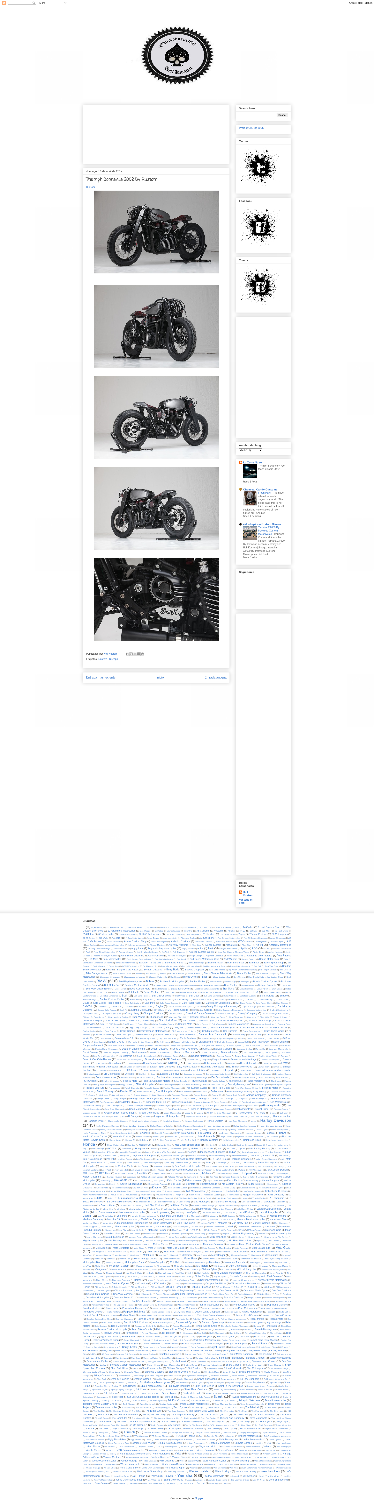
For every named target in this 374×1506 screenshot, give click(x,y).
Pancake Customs (233, 1297)
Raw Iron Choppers (124, 1319)
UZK (159, 1447)
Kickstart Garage (208, 1184)
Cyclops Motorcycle (224, 1038)
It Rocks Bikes (220, 1159)
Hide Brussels (187, 1137)
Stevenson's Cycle (91, 1393)
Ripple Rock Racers (109, 1337)
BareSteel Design (196, 963)
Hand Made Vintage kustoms (145, 1121)
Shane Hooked (274, 1365)
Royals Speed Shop (267, 1347)
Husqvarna (141, 1148)
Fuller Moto (217, 1091)
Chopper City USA (177, 1017)
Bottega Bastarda (267, 985)
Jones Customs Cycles (181, 1169)
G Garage (90, 1095)
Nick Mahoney (164, 1273)
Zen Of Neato (259, 1480)
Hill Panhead (273, 1137)
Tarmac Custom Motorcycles (193, 1404)
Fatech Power (282, 1077)
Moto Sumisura (259, 1251)
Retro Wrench (221, 1329)
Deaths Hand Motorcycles (106, 1049)
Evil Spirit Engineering (262, 1074)
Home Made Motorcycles (277, 1140)
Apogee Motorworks (228, 948)
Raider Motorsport (185, 1315)
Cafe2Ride (102, 1006)
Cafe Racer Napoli (191, 1003)
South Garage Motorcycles (155, 1382)
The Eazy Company (176, 1411)
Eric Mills (129, 1074)
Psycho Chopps (210, 1308)
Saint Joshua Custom (216, 1354)
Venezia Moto (167, 1450)
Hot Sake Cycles (225, 1145)
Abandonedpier (170, 938)
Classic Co (134, 1021)
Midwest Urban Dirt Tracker (276, 1237)
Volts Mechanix (261, 1457)
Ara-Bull (266, 948)
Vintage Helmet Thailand (137, 1457)
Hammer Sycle (95, 1121)
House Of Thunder (264, 1145)
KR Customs (216, 1191)
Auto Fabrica (284, 955)
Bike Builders (285, 970)
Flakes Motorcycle (256, 1081)
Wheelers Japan (284, 1464)
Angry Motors (188, 948)
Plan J (227, 1305)
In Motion (179, 1152)
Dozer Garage (153, 1059)
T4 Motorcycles (157, 1400)
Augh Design (196, 956)
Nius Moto (132, 1276)
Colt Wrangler (218, 1024)
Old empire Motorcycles (126, 1290)
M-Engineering (211, 1216)
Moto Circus (139, 1248)
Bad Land (181, 959)
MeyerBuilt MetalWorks (195, 1237)
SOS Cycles (105, 1383)
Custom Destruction (165, 1035)
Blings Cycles (190, 976)
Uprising (259, 1443)
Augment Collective (214, 956)
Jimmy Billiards (212, 1166)
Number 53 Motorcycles (243, 1280)
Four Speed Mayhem (281, 1084)
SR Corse (141, 1389)
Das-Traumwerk (260, 1041)
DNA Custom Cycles (169, 1056)
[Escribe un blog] (131, 654)
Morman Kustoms (280, 1244)
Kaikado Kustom (114, 1177)
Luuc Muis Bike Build (171, 1215)
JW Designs (222, 1173)
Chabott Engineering (279, 1010)
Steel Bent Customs (196, 1389)
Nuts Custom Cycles (117, 1283)
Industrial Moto (109, 1156)
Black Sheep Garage (266, 973)
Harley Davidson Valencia (241, 1130)
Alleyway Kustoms (178, 945)
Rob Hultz (274, 1337)
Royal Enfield (217, 1347)
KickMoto (190, 1184)
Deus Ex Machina (184, 1052)
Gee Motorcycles (279, 1102)
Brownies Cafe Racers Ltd (237, 992)
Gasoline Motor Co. (156, 1102)
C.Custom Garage (265, 999)
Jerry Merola (105, 1166)
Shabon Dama (190, 1365)
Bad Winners (230, 959)
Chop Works (138, 1017)
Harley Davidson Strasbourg (214, 1130)
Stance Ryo (156, 1390)
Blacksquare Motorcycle (134, 977)
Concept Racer (284, 1024)
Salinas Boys (265, 1354)
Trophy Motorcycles (249, 1433)
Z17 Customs (154, 1480)
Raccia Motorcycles (252, 1311)
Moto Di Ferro (155, 1248)
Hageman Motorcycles (167, 1116)
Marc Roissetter (281, 1223)
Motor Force (124, 1259)
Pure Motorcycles (247, 1308)
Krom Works (194, 1195)
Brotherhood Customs (211, 992)
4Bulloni (231, 931)
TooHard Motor (244, 1425)
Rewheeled (131, 1333)
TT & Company (141, 1436)
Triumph (113, 659)
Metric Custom (175, 1237)
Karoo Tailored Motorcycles (255, 1177)
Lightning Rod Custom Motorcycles (179, 1209)
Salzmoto (107, 1358)
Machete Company (93, 1219)
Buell (125, 995)
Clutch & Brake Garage (260, 1021)
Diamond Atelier (229, 1052)
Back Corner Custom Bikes (139, 959)
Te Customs (126, 1407)
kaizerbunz (131, 1177)
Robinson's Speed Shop (106, 1340)
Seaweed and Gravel (263, 1361)
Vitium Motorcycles (243, 1457)
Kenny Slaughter (271, 1180)
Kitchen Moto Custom (178, 1188)
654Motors (88, 934)
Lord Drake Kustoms (104, 1212)
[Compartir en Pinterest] (142, 654)
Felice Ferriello (180, 1081)
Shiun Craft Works (233, 1368)
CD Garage (206, 1010)
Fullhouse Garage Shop (238, 1091)
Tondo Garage (156, 1425)
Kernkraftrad (100, 1184)
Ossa (277, 1294)
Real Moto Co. (182, 1319)
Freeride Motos (270, 1088)
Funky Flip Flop (259, 1091)
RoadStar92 (245, 1337)
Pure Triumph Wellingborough (274, 1308)
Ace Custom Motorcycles (229, 938)
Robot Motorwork (131, 1340)
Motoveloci (283, 1262)
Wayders (98, 1464)
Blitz (204, 976)
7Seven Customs (258, 934)
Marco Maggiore (90, 1227)
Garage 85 (216, 1095)
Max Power (177, 1230)
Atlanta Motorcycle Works (105, 956)
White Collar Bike (128, 1467)
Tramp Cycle (229, 1428)
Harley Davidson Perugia (137, 1130)
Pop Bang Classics (277, 1304)
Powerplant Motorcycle (134, 1308)
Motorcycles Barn (92, 1262)
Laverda (268, 1201)
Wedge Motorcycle (130, 1464)
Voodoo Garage (128, 1460)
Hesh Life (172, 1137)
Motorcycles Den (113, 1262)
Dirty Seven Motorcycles (104, 1056)
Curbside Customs (102, 1035)
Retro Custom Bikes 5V (168, 1329)
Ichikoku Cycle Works (202, 1148)
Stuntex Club (211, 1393)
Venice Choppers (185, 1450)
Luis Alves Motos (105, 1216)
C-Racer (249, 999)
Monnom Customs (213, 1244)
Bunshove (134, 999)
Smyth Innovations (207, 1379)
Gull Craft (284, 1113)
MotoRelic (175, 1262)
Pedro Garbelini (230, 1301)
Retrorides (235, 1329)
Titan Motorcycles (215, 1421)
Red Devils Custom (111, 1322)
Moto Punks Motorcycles (190, 1252)
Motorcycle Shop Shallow (276, 1259)
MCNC (241, 1230)
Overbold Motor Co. (124, 1297)
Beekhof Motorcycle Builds (215, 966)
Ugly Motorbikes (117, 1439)
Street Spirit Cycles (149, 1393)
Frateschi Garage (151, 1088)
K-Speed (247, 1173)
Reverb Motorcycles (265, 1329)
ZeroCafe (87, 1483)
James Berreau (133, 1163)
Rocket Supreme (191, 1343)
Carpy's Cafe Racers (107, 1010)
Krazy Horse (146, 1195)
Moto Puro (209, 1252)
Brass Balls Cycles (181, 988)
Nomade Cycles (238, 1276)
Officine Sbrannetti (201, 1287)
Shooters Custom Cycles (94, 1372)
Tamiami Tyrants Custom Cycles (100, 1404)
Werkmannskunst (196, 1464)
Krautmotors (131, 1195)
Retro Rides (206, 1329)
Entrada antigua (216, 677)
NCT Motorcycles (246, 1269)
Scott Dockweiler (198, 1361)
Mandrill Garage (261, 1223)
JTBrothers (88, 1173)
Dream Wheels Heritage (244, 1059)
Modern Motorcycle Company (136, 1244)
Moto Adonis (102, 1248)
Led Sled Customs (155, 1205)
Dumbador (232, 1063)
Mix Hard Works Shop (240, 1240)
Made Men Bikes (279, 1219)
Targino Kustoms (167, 1404)
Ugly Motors (136, 1440)
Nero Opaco (96, 1273)
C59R (86, 1003)
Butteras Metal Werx (202, 999)
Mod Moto (96, 1244)
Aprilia (244, 948)
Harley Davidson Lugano (271, 1126)
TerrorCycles (180, 1407)
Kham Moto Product (157, 1184)
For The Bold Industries (188, 1084)
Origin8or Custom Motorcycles (191, 1294)
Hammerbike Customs (118, 1121)
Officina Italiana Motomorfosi (245, 1283)
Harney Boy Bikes (280, 1130)
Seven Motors (153, 1365)
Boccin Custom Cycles (265, 981)
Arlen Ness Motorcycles (104, 952)
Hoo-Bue (131, 1145)
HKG (154, 1140)
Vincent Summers (271, 1454)
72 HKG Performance (150, 934)
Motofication (202, 1255)
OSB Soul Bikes (264, 1294)
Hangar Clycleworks (194, 1121)
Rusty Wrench (278, 1350)
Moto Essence (208, 1248)
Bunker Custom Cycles (112, 999)
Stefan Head (282, 1390)
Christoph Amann (280, 1017)
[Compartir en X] (135, 654)
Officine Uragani (223, 1287)
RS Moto (284, 1347)
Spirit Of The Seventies (230, 1386)
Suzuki (218, 1396)
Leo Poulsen (278, 1205)
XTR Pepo (139, 1475)
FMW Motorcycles (145, 1084)
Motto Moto (100, 1266)
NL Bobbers (146, 1276)
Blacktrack (175, 977)
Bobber (150, 981)
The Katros (103, 1414)
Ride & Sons (235, 1333)
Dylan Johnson (271, 1063)
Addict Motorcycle (159, 941)
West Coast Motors (227, 1464)
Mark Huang (162, 1226)
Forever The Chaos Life (213, 1084)
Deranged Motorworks (278, 1049)
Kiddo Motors (255, 1184)
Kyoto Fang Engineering (226, 1198)
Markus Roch (198, 1227)
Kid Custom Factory (232, 1184)
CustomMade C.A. (124, 1038)
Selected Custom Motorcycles (125, 1364)
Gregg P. (189, 1113)
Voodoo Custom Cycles (104, 1460)
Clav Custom (189, 1021)
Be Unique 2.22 (150, 966)
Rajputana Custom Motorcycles (213, 1315)
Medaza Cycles (179, 1234)
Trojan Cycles (230, 1433)
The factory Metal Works (201, 1411)
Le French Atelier (106, 1205)
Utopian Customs (145, 1447)
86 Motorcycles (280, 934)
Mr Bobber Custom (119, 1265)
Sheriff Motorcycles (152, 1368)
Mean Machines (112, 1233)
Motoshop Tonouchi (234, 1262)
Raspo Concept (283, 1315)
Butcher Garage (182, 999)
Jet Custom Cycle (123, 1166)
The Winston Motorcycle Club (167, 1418)
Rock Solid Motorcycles (205, 1340)
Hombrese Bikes (252, 1140)
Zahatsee (200, 1480)
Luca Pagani (229, 1212)
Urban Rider (109, 1447)
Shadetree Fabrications (211, 1365)
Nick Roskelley (203, 1273)
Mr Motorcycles (163, 1266)
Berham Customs (153, 969)
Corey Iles (178, 1028)
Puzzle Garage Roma (160, 1312)
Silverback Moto (211, 1372)
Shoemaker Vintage (279, 1368)
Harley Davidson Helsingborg (190, 1126)
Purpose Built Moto (134, 1311)
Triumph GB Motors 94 (181, 1433)
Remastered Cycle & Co (146, 1326)
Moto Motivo (152, 1251)
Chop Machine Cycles (118, 1017)
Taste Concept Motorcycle (252, 1404)
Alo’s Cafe (196, 945)
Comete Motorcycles (238, 1024)
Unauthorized (161, 1440)
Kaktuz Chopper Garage (152, 1177)
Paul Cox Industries (142, 1301)
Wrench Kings (223, 1471)
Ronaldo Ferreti (93, 1347)
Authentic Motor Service (259, 955)
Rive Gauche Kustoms (150, 1337)
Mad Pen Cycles (198, 1219)
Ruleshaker (158, 1350)
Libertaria (121, 1209)
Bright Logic (102, 992)
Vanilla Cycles (93, 1450)
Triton (115, 1432)
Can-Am (199, 1006)
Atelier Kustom (275, 952)
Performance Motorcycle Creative (256, 1301)
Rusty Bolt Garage (233, 1350)
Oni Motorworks (145, 1294)
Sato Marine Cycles (97, 1361)
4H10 (242, 930)
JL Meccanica (228, 1166)
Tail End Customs (177, 1400)
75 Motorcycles (192, 934)
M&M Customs (228, 1216)
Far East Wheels (220, 1077)
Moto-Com (87, 1255)
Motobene (134, 1255)
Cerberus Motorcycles (256, 1010)
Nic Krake (150, 1273)
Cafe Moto (150, 1003)
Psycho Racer (228, 1308)
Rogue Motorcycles (237, 1343)
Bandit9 (143, 962)
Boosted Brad (248, 985)
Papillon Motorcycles (274, 1298)
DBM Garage (191, 1045)
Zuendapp (214, 1483)
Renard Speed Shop (206, 1326)
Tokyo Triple (282, 1422)
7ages (241, 934)
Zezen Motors (119, 1483)
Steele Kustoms (265, 1390)
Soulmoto (132, 1383)
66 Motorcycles (106, 934)
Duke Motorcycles (213, 1063)
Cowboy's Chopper (277, 1027)
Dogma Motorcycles (202, 1056)
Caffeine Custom (144, 1006)
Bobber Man (215, 982)
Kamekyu (191, 1177)
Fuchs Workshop (144, 1091)
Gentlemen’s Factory (92, 1106)
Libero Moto (108, 1209)
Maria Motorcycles (124, 1226)
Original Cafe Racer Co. (223, 1294)
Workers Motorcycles (122, 1471)
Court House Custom (251, 1027)
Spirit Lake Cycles (204, 1386)
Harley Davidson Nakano (111, 1130)
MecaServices (150, 1234)
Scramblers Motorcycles (221, 1361)
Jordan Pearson (205, 1170)
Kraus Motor (116, 1195)
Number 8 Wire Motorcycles (273, 1280)
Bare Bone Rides (174, 962)
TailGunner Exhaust (200, 1400)
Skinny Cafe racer (103, 1375)
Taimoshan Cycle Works (224, 1400)
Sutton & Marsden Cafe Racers (195, 1397)
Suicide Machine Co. (249, 1393)
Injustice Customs (197, 1156)
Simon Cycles (229, 1372)
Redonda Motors (235, 1322)
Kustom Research (165, 1198)
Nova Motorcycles (165, 1280)
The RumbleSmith (241, 1415)
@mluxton (164, 927)
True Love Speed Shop (109, 1436)
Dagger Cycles (116, 1041)
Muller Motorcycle (260, 1266)
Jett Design (143, 1166)
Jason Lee (197, 1163)
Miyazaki (260, 1241)
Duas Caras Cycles (153, 1063)
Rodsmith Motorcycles (213, 1344)
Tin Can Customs (168, 1422)
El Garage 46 (116, 1070)
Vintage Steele (180, 1457)
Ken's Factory (252, 1180)
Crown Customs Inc (251, 1031)
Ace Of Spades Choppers (255, 938)
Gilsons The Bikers (192, 1106)
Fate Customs (265, 1077)
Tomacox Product (90, 1425)
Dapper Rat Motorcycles (184, 1042)
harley (253, 1121)
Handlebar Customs (172, 1121)
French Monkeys (106, 1091)
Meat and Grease (132, 1234)
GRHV (210, 1113)
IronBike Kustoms (144, 1159)
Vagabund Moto (207, 1446)
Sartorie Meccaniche (280, 1357)
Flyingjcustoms (125, 1084)
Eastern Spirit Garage (161, 1066)
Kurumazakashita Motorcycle (134, 1198)
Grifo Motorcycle (224, 1113)
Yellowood (234, 1476)
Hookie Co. (145, 1144)
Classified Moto (167, 1020)
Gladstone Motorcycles (233, 1106)
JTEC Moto (104, 1173)
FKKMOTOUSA (236, 1081)
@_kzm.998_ (97, 927)
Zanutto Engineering (217, 1480)
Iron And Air (269, 1155)
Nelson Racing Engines (273, 1269)
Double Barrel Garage (245, 1056)
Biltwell (139, 973)
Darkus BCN (243, 1042)
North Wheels (102, 1280)
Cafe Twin (88, 1006)
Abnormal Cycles (188, 938)
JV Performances (190, 1173)
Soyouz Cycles (197, 1383)
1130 (237, 927)
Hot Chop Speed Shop (187, 1144)
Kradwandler (233, 1191)
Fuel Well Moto (186, 1091)
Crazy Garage (127, 1031)
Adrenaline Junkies (203, 941)
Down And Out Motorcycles (129, 1060)
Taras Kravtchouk (147, 1404)
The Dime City (153, 1410)
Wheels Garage (93, 1468)
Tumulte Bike (213, 1436)
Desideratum (139, 1052)
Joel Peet (106, 1170)
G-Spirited (103, 1095)
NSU (227, 1280)
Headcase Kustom (253, 1133)
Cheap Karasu (175, 1013)
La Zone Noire (252, 462)
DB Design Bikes (174, 1045)
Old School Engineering (180, 1290)
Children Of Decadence (93, 1017)
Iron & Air (255, 1156)
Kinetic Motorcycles (120, 1188)
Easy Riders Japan (187, 1066)
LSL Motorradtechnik (211, 1212)
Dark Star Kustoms (225, 1042)
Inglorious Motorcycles (145, 1155)
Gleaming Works (271, 1105)
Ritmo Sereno (129, 1336)
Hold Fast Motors (168, 1140)
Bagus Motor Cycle (269, 959)
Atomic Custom (155, 955)
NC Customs (227, 1269)
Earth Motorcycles (108, 1066)
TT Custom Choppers (161, 1436)
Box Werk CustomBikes (98, 988)
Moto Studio (240, 1251)
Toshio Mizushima (283, 1425)
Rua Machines (90, 1350)
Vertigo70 (243, 1450)
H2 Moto (146, 1116)
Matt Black (123, 1230)
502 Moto (266, 931)
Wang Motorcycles (262, 1461)
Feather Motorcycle (110, 1081)
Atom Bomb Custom (131, 955)
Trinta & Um (88, 1433)
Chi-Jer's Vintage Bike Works (275, 1013)
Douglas (284, 1056)
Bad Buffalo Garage (164, 959)
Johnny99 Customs (140, 1170)
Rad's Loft (283, 1312)
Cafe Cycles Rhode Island (107, 1003)
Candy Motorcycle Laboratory (221, 1006)
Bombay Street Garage (163, 985)
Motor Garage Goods (145, 1258)
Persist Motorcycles (100, 1305)
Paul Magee (193, 1301)
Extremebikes (127, 1077)
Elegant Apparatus (151, 1070)
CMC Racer (114, 1024)
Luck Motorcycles (268, 1212)
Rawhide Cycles (145, 1319)
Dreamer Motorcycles (270, 1060)
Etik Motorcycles (241, 1074)
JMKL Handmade (246, 1166)
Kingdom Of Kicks (140, 1188)
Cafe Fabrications (133, 1003)
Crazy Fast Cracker (107, 1031)
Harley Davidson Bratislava (134, 1126)
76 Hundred (209, 934)
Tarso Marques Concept (225, 1404)
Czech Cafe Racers (255, 1038)
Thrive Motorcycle (257, 1418)
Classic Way (148, 1021)
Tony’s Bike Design (193, 1425)
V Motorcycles (170, 1447)
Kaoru (202, 1177)
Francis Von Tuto (95, 1088)
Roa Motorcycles (225, 1336)
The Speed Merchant (263, 1414)
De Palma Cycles (233, 1045)
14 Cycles (248, 927)
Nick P (190, 1273)
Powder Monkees (92, 1308)
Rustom (90, 187)
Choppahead (156, 1017)
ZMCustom (170, 1483)
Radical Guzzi (127, 1315)
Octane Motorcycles (193, 1284)
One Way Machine (123, 1294)
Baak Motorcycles (112, 959)
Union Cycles (275, 1440)
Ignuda (242, 1149)
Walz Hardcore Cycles (214, 1460)
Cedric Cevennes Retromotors (229, 1010)
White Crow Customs (151, 1468)
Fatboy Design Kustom (245, 1077)
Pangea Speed (254, 1298)
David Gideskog (137, 1045)
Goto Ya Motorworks (201, 1109)
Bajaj (286, 959)
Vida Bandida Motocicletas (134, 1453)
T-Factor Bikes (139, 1400)
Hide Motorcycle (206, 1136)
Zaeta (190, 1480)
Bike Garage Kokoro (97, 973)
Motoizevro (256, 1255)
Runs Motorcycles (177, 1350)
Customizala (105, 1038)
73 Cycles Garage (174, 934)
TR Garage (173, 1428)
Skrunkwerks (124, 1376)
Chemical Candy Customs (260, 489)
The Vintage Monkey (141, 1418)
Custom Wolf (272, 1034)
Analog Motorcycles (280, 944)
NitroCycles (119, 1276)
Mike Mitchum (136, 1241)
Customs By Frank (146, 1038)
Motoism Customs (239, 1255)
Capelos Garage (249, 1006)
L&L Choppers (276, 1198)
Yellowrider (249, 1476)
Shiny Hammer (213, 1368)
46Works (218, 930)
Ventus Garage (226, 1450)
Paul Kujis (179, 1301)
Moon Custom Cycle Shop (253, 1244)
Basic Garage (99, 966)
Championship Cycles (111, 1013)
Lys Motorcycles (194, 1216)
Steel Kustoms (247, 1390)
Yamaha (184, 1475)
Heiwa (282, 1132)
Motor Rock (190, 1258)
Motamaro (87, 1248)
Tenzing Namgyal (162, 1407)
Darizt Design (205, 1041)
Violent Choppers (200, 1457)
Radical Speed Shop (148, 1315)
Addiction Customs (180, 941)
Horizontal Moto (164, 1145)
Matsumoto (110, 1230)
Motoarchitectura (103, 1255)
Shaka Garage (233, 1364)
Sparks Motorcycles (215, 1383)
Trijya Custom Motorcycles (276, 1429)
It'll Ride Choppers (241, 1159)
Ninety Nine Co (276, 1273)
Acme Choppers (277, 938)
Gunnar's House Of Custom (95, 1116)
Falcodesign (202, 1077)
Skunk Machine (174, 1376)
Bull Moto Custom (212, 996)
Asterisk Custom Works (201, 952)
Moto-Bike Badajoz (279, 1252)
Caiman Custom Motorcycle (180, 1006)
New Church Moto (134, 1273)
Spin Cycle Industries (179, 1386)
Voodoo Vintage (148, 1461)
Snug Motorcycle (228, 1379)
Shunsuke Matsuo (132, 1372)
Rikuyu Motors (276, 1333)
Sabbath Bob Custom (126, 1354)
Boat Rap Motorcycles (130, 981)
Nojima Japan (220, 1276)
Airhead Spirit (277, 941)
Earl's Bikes (89, 1066)
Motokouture (271, 1255)
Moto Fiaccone (241, 1248)
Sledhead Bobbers (219, 1376)
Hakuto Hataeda (217, 1116)
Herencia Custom (122, 1136)
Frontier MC (126, 1091)
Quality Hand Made (182, 1312)
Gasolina (138, 1102)
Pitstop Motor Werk (186, 1305)
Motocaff (174, 1255)
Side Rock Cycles (178, 1371)
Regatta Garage (274, 1322)
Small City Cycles (119, 1379)
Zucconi (201, 1483)
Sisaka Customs (271, 1372)
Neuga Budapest (114, 1273)
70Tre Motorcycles (127, 934)
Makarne (222, 1223)
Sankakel (237, 1357)
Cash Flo (124, 1010)
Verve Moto (256, 1450)
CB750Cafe (159, 1010)
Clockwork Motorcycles (230, 1020)
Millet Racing (170, 1241)
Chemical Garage (226, 1013)
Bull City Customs (161, 995)
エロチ (225, 1483)
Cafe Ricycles (282, 1003)
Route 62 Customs (178, 1347)
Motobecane (120, 1255)
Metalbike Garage (114, 1237)
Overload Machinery (169, 1298)
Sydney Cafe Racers (111, 1400)
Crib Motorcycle (210, 1031)
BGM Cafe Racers (217, 970)
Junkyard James (159, 1173)
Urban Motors (93, 1446)
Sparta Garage (235, 1383)
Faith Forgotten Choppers (181, 1077)
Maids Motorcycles (163, 1223)
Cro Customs (230, 1031)
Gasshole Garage (202, 1102)
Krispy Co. (180, 1195)
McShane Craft (273, 1230)
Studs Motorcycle (192, 1393)
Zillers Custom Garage (152, 1483)
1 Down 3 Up (206, 927)
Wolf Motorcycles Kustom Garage (257, 1468)
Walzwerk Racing (239, 1460)
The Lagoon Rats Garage (155, 1415)
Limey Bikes (204, 1208)
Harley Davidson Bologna (107, 1126)
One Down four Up (229, 1290)
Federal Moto (130, 1081)
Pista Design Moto (146, 1305)
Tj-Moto (232, 1422)
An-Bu (259, 944)
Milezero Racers (153, 1241)
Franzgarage (114, 1088)
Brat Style (228, 988)
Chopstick (251, 1017)
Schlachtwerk (179, 1361)
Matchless (270, 1226)
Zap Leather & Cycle (240, 1480)
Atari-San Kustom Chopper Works (233, 952)
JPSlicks (241, 1170)
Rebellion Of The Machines (205, 1319)
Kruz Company (276, 1194)
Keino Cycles (174, 1180)
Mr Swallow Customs (183, 1266)
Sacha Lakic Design (194, 1354)
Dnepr (185, 1056)
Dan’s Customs (163, 1042)
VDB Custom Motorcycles (130, 1450)
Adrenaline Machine (225, 941)
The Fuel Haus (276, 1411)
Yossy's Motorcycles (103, 1480)
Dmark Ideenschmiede (147, 1056)
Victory (113, 1454)
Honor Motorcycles (115, 1145)
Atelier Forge (259, 952)
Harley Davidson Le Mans (218, 1126)
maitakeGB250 (207, 1223)
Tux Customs (228, 1436)
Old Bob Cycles (104, 1291)
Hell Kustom (248, 893)
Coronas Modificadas (196, 1028)
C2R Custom (282, 999)
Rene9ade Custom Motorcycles (235, 1326)
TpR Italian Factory (154, 1429)
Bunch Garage (89, 999)
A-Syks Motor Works (135, 938)
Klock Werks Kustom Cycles (271, 1188)
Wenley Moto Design (173, 1464)
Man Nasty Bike (240, 1223)
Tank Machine (129, 1404)
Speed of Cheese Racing (106, 1386)
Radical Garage (109, 1315)
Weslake (211, 1464)
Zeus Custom (102, 1483)
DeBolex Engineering (133, 1048)
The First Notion (227, 1411)
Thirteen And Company (232, 1418)
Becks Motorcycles (190, 966)
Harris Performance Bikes (94, 1133)
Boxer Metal (120, 989)
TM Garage (245, 1422)
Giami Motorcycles (163, 1106)
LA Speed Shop (183, 1202)
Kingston (157, 1187)
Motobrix (162, 1255)
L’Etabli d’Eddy (258, 1198)
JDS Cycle (234, 1163)
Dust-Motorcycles (249, 1063)
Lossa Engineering (159, 1212)
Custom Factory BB (186, 1035)
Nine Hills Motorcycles (256, 1273)
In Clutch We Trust (163, 1152)
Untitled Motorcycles (219, 1443)
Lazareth (281, 1202)
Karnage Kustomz (230, 1177)
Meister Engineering (243, 1233)
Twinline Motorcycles (249, 1436)
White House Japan (174, 1467)
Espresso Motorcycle (193, 1074)
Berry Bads (172, 969)
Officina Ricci (270, 1284)
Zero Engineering (278, 1479)
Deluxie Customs (223, 1048)
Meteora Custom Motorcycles (142, 1237)
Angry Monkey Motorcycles (162, 948)
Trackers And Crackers (193, 1429)
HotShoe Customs (244, 1145)
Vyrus (181, 1461)
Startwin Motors (173, 1390)
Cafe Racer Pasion (243, 1003)
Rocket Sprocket (171, 1344)
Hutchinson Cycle (179, 1149)
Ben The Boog (272, 966)
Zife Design (134, 1483)
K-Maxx (234, 1173)
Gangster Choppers (181, 1095)
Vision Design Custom (221, 1457)
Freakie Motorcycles (172, 1088)
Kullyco (111, 1198)
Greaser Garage (281, 1109)
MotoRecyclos (157, 1262)
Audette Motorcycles (177, 956)
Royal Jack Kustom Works (243, 1347)
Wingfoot (194, 1468)
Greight (200, 1113)
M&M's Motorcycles (247, 1216)
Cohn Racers (202, 1024)
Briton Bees (170, 992)
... (84, 927)
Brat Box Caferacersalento (207, 989)
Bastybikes (114, 966)
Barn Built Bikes (235, 962)
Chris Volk (264, 1017)
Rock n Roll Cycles (181, 1340)
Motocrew (187, 1255)
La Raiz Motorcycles (163, 1202)
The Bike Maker (271, 1407)
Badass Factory (249, 959)
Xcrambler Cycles (121, 1476)
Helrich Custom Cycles (95, 1136)
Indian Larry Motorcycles (253, 1152)
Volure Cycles (278, 1457)
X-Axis (107, 1476)
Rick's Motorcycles (217, 1333)
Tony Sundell (174, 1425)
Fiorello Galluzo (218, 1081)
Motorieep (214, 1262)
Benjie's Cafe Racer (127, 969)
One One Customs (281, 1290)
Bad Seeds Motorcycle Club (204, 959)
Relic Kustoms (100, 1326)
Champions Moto (90, 1013)
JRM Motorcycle (256, 1170)
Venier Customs (205, 1450)
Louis (178, 1212)
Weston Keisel (266, 1464)
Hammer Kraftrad (282, 1116)
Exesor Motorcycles (105, 1077)
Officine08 (238, 1287)
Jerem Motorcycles (268, 1162)
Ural (269, 1443)
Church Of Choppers (92, 1021)
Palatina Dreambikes (210, 1298)
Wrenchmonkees (270, 1471)
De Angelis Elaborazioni (211, 1045)
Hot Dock (210, 1145)
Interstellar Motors (239, 1156)
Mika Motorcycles (117, 1240)
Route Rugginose (199, 1347)
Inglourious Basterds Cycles (173, 1156)
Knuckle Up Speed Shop (120, 1191)
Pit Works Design (166, 1305)
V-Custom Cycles (188, 1447)
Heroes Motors (142, 1137)
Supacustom (102, 1397)
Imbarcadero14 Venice (104, 1152)
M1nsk (263, 1216)
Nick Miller (179, 1273)
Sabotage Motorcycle (170, 1354)
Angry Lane (137, 948)
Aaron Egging (153, 938)
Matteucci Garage (157, 1230)
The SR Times (101, 1418)
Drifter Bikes (100, 1063)
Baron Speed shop (274, 962)
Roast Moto (260, 1336)
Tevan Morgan (197, 1407)
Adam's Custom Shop (134, 941)
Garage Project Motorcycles (145, 1098)
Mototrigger (255, 1262)
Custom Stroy (255, 1035)
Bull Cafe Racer (141, 996)
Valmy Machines (252, 1447)
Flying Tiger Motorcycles (105, 1084)
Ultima (148, 1440)
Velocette (153, 1450)
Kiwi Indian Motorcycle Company (205, 1188)
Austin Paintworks (235, 956)
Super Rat (117, 1397)
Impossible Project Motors (130, 1152)
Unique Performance (196, 1443)
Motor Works (210, 1258)
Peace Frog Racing (211, 1301)
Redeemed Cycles (186, 1322)
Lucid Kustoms (246, 1212)
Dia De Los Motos (209, 1052)
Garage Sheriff (188, 1099)
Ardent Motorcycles (282, 948)
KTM (99, 1198)
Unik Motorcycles (228, 1439)
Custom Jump (239, 1035)
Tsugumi (127, 1436)
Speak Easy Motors (255, 1382)
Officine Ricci (156, 1287)
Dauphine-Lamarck (93, 1045)
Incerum (191, 1152)
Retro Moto (191, 1329)
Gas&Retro (124, 1102)
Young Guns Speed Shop (129, 1479)
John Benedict (121, 1170)
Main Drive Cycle (186, 1223)
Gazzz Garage (220, 1102)
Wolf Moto (233, 1468)
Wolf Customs (219, 1468)
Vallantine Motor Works (231, 1447)
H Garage (133, 1116)
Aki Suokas (91, 945)
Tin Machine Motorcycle (191, 1422)
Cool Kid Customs (114, 1027)
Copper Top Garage (138, 1028)
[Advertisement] (156, 134)
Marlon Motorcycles (215, 1227)
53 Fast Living (281, 931)
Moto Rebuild (224, 1252)
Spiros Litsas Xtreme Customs (260, 1386)
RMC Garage (191, 1337)
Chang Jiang (132, 1013)
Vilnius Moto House (239, 1454)
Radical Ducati (90, 1315)
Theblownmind (190, 1418)
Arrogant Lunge (126, 952)
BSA (255, 992)
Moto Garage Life (261, 1248)
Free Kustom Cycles (196, 1088)
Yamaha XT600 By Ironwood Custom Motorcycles (268, 531)
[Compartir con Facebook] (139, 654)
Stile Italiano (110, 1393)
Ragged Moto (167, 1315)
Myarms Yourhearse (139, 1269)
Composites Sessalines (263, 1024)
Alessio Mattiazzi (157, 945)
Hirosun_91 (130, 1140)
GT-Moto (260, 1112)
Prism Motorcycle (188, 1308)
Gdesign (234, 1102)
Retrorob (247, 1329)
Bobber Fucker (198, 981)
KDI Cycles (158, 1180)
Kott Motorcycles (195, 1191)
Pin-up (131, 1305)
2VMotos (159, 931)
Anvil (210, 948)
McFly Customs (227, 1230)
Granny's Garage (224, 1109)
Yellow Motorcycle (214, 1476)
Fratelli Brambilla (131, 1088)
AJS (289, 941)
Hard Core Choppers (237, 1121)
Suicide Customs (228, 1393)
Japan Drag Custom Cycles (175, 1163)
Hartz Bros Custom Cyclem (122, 1133)
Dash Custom (280, 1041)
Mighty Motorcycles (93, 1240)
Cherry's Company (248, 1013)
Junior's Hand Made (124, 1173)
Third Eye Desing (208, 1418)
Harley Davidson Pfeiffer (163, 1130)
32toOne (188, 931)
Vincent (255, 1454)
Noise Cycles (202, 1276)
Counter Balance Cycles (223, 1027)
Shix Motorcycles (256, 1368)
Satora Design (119, 1361)
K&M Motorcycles (265, 1173)
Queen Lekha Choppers (207, 1311)
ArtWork (165, 952)
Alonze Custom (213, 945)
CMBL (102, 1024)
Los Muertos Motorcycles (132, 1212)
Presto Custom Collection (164, 1308)
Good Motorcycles (138, 1109)
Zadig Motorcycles (173, 1479)
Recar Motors (257, 1319)
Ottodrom (287, 1294)
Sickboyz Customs (154, 1371)
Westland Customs (247, 1464)
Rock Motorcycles (161, 1340)
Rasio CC (267, 1315)
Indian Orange (274, 1152)
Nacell (154, 1269)
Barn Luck (254, 962)
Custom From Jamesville (213, 1034)
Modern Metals (111, 1244)
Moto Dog (194, 1248)
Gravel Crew (261, 1109)
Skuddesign (139, 1376)
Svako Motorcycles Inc (244, 1397)
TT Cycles (179, 1436)
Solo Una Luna (89, 1383)
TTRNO (192, 1436)
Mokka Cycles (160, 1244)
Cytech (239, 1038)
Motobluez (148, 1255)
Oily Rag (268, 1287)
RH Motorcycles (187, 1333)
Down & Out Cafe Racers (97, 1059)
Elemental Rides (198, 1070)
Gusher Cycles (117, 1116)
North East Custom (270, 1276)
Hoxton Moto (282, 1145)
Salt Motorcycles (284, 1354)
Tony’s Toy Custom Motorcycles (220, 1425)
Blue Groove (239, 977)
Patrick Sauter (122, 1301)
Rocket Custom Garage (103, 1344)
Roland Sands (259, 1343)
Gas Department (107, 1102)
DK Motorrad (125, 1056)
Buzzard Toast (235, 999)
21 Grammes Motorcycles (121, 930)
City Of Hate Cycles (115, 1021)
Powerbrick (112, 1308)
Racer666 (271, 1312)
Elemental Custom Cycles (174, 1070)
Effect (276, 1067)
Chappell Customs (153, 1013)
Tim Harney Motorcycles (143, 1421)
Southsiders (181, 1383)
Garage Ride (171, 1098)
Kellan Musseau (193, 1180)
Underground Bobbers (181, 1440)
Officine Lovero (101, 1287)
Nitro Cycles (105, 1276)
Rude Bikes (120, 1351)
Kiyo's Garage (230, 1188)
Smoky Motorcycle (185, 1379)
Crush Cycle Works (274, 1031)
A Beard (116, 938)
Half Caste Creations (237, 1116)
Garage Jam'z (102, 1099)
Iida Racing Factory (259, 1148)
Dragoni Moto (219, 1059)
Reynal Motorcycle (150, 1333)
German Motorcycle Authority (139, 1106)
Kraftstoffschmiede (252, 1191)
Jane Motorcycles (152, 1163)
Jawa (208, 1162)
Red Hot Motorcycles (162, 1322)
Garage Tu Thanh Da (210, 1098)
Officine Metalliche (139, 1287)
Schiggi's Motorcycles (158, 1361)
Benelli (109, 969)
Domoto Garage (224, 1056)
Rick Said (201, 1333)
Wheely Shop (110, 1468)
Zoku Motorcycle (186, 1483)
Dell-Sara (206, 1049)
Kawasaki (121, 1180)
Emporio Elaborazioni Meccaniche (273, 1070)
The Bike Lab (252, 1407)
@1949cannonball (115, 927)
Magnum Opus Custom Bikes (132, 1223)
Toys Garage (137, 1429)
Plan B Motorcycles (209, 1304)
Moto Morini (136, 1251)
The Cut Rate (99, 1411)
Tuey (201, 1436)
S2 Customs (106, 1354)
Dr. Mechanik (192, 1060)
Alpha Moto (232, 945)
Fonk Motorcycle (167, 1084)
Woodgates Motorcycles (97, 1471)
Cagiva (159, 1006)
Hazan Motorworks (183, 1133)
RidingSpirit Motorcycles (255, 1333)
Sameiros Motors (150, 1358)
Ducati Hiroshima (193, 1063)
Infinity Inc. (124, 1156)
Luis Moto (122, 1215)
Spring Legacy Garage (121, 1390)
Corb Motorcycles (160, 1027)
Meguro (225, 1234)
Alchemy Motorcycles (137, 945)
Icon (220, 1148)
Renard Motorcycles (182, 1326)
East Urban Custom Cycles (134, 1067)
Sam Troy (135, 1358)
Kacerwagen (282, 1173)
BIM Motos (151, 973)
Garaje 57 (242, 1099)
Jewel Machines (160, 1166)
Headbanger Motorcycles (229, 1133)
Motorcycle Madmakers (251, 1259)
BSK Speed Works (272, 992)
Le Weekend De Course (130, 1205)
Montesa (231, 1244)
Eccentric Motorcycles (212, 1066)
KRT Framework (231, 1195)
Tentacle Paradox (143, 1407)
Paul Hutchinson (164, 1301)
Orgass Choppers (163, 1294)
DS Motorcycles (132, 1063)
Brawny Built (262, 989)
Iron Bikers (283, 1156)
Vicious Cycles (99, 1454)
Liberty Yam (155, 1209)
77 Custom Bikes (227, 934)
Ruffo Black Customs (138, 1351)
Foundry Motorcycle (238, 1084)
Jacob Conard (116, 1163)
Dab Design (99, 1042)
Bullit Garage (267, 995)
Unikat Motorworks (253, 1439)
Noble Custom (184, 1276)
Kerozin (112, 1184)
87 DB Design (89, 938)
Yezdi (261, 1476)
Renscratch (271, 1326)
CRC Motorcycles (179, 1031)
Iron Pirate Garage (92, 1159)
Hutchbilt (163, 1149)
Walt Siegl (193, 1460)
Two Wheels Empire (95, 1440)
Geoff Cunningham (113, 1106)
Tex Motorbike (214, 1407)
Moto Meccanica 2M (117, 1252)
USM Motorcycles (126, 1447)
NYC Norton (141, 1283)
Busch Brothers (164, 999)
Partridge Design (104, 1301)
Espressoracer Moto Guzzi (218, 1074)
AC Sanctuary (206, 938)
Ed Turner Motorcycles (240, 1066)
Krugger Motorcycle (253, 1194)
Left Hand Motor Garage (203, 1205)
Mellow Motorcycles (280, 1233)
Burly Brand (148, 999)
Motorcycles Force (134, 1262)
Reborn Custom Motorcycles (233, 1319)
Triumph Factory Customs (155, 1433)
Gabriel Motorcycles (121, 1095)
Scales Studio (137, 1361)
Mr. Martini (202, 1265)
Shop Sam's (114, 1372)
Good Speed (158, 1109)
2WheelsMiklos (173, 931)
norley (254, 1276)
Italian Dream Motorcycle (267, 1159)
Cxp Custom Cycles (167, 1038)
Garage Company (256, 1095)
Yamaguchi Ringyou (162, 1476)
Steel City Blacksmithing (225, 1390)
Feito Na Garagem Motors (156, 1081)
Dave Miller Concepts (117, 1045)
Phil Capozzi (118, 1305)
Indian (232, 1152)
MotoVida (87, 1266)
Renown (257, 1326)
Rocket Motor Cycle (128, 1343)
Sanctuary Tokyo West (205, 1358)
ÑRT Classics (159, 1283)
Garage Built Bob (234, 1095)
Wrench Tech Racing (246, 1471)
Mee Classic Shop (197, 1234)
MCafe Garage (210, 1230)
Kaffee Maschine (92, 1176)
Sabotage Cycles (147, 1354)
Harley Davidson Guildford (162, 1126)
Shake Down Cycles (254, 1365)
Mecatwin (164, 1234)
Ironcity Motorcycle (163, 1159)
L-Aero (245, 1198)
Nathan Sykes (209, 1269)
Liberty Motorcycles (137, 1209)
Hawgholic (144, 1133)
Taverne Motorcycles (106, 1407)
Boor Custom (231, 985)
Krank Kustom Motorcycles (95, 1195)
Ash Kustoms (179, 952)
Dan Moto (132, 1042)
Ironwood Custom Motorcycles (191, 1159)
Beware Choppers (194, 969)
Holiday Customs (209, 1140)
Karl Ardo (214, 1177)
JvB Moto (207, 1173)
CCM (194, 1010)
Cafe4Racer (116, 1006)
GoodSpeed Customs (177, 1109)
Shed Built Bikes (119, 1368)
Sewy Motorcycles (172, 1365)
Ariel (88, 952)
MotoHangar (218, 1255)
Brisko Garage (117, 992)
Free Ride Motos (221, 1088)
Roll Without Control (282, 1344)
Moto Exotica (225, 1248)
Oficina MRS (253, 1287)
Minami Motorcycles (188, 1241)
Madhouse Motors (91, 1223)
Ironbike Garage (125, 1159)
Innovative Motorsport (218, 1156)
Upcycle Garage (243, 1443)
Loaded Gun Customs (268, 1208)
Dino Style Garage (252, 1052)
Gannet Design (200, 1095)
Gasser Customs (181, 1102)
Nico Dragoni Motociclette (228, 1272)
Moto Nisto (169, 1251)
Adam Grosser (113, 941)
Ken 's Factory (234, 1180)
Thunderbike (104, 1421)
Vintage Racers (160, 1457)
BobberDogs (230, 982)
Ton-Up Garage (136, 1425)
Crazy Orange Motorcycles (153, 1031)
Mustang (87, 1269)
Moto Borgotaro (121, 1248)
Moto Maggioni (97, 1252)
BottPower (286, 985)
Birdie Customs (177, 973)
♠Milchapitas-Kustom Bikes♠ (262, 524)
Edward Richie (264, 1067)
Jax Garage (220, 1163)
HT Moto (112, 1148)
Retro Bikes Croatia (141, 1329)
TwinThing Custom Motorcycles (277, 1436)
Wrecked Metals (198, 1471)
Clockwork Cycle (206, 1021)
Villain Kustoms (220, 1454)
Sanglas (223, 1357)
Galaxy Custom (141, 1095)
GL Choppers (212, 1105)
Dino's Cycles (271, 1052)
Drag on (205, 1060)
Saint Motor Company (241, 1354)
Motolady (98, 1259)
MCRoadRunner (254, 1230)
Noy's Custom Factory (187, 1280)
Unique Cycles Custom (170, 1443)
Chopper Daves (198, 1017)
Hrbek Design (98, 1149)
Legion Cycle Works (248, 1205)
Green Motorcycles (172, 1113)
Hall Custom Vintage (260, 1116)
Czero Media (273, 1038)
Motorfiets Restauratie (195, 1262)
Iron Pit (110, 1159)
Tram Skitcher (212, 1429)
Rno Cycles (206, 1336)
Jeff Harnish (248, 1163)
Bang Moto (156, 963)
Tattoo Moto (274, 1404)
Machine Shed (130, 1219)
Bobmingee (244, 982)
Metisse (161, 1237)
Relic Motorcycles (120, 1326)
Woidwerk (205, 1468)
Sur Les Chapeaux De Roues (143, 1397)
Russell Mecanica (200, 1350)
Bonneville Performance (210, 985)
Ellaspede (228, 1070)
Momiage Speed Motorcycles (186, 1244)
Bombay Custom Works (137, 985)
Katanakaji (105, 1180)
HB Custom (205, 1132)
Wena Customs (151, 1464)
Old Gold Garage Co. (154, 1291)
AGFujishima (261, 941)
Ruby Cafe (107, 1351)
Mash (231, 1226)
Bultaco (284, 995)
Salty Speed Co (93, 1358)
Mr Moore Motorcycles (143, 1266)
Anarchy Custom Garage (99, 948)
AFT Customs (244, 941)
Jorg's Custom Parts (225, 1170)
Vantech (109, 1450)
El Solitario (131, 1070)
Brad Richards (160, 989)
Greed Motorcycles (149, 1112)
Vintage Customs (112, 1457)
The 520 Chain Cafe (233, 1407)
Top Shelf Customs (263, 1425)
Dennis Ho (260, 1049)
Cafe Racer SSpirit (264, 1003)
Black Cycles (244, 973)
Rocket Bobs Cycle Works (263, 1340)
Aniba (200, 948)
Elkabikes (215, 1070)
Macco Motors (278, 1215)
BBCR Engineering (130, 966)
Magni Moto (108, 1223)
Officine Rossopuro (176, 1287)
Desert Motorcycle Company (115, 1052)
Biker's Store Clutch (122, 973)
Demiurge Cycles (244, 1049)
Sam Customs (121, 1358)
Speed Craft (275, 1383)
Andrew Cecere (121, 948)
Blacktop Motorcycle (158, 977)
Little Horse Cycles (244, 1209)
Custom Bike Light (123, 1035)
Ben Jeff (257, 966)
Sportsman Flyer (99, 1390)
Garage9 (230, 1099)
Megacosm (214, 1234)
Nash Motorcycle (170, 1269)
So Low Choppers (249, 1379)
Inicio (160, 677)
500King (254, 931)
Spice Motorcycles (151, 1385)
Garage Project (120, 1099)
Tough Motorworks (120, 1429)
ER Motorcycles (112, 1074)
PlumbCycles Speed (244, 1304)
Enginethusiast (93, 1074)
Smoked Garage (142, 1379)
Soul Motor (119, 1383)
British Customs (152, 992)
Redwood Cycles (255, 1322)
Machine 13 (113, 1219)
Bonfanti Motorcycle (187, 985)
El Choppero (101, 1070)
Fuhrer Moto (201, 1091)
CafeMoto (129, 1006)
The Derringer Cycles (118, 1411)
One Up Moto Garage (97, 1294)
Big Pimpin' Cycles (267, 970)
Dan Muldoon (147, 1042)
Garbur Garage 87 (259, 1099)
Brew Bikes (277, 989)
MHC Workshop (217, 1237)
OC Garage (175, 1284)
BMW (101, 981)
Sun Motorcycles (270, 1393)
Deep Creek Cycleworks (185, 1048)
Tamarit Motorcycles (275, 1400)
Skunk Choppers (155, 1376)
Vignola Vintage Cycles (198, 1454)
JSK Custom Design (277, 1169)
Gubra (273, 1113)
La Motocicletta (143, 1202)
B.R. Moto (93, 959)
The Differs (136, 1411)
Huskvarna (126, 1149)
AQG (255, 948)
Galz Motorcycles (160, 1095)
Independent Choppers (212, 1152)
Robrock (146, 1340)
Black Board (194, 973)
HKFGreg (143, 1140)
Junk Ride (142, 1173)
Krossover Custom (212, 1195)
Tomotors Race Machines (113, 1425)
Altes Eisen (247, 945)
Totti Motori (103, 1429)
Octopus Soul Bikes (216, 1283)
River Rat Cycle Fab (173, 1337)
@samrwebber (189, 927)
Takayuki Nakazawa (249, 1400)
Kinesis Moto (102, 1188)
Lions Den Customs (224, 1209)
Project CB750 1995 (251, 127)
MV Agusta (100, 1269)
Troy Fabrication (269, 1433)
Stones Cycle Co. (129, 1393)
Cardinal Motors (267, 1006)
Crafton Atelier (89, 1031)
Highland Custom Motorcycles (249, 1137)
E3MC (284, 1063)
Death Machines (271, 1045)
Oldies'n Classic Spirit (206, 1291)
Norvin (150, 1280)
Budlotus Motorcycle (109, 996)
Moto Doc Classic (176, 1248)
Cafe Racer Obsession (218, 1003)
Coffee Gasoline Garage (163, 1024)
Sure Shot (170, 1397)
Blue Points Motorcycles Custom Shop (265, 977)
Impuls (148, 1152)
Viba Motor (270, 1450)
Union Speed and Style (118, 1443)
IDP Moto (231, 1149)
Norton (137, 1279)
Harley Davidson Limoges (244, 1126)
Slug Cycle (102, 1379)
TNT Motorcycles (263, 1421)
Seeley (103, 1365)
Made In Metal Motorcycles (251, 1219)
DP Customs (173, 1059)
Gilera (178, 1106)
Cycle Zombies (188, 1038)
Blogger (198, 1498)
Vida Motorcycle (161, 1453)
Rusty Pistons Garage (257, 1351)
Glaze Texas (252, 1106)
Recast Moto (276, 1319)
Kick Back (175, 1184)
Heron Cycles (159, 1137)
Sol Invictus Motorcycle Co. (276, 1379)
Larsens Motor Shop (251, 1202)
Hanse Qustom (215, 1121)
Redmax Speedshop (213, 1322)
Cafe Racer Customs (169, 1003)
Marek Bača (106, 1227)
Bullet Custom (229, 996)
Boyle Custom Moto (139, 988)
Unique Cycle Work (143, 1443)
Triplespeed (103, 1433)
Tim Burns (121, 1422)
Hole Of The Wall (188, 1140)
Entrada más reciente (101, 677)
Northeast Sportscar (121, 1280)
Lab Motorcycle (202, 1201)
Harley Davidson (275, 1120)
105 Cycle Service (223, 927)
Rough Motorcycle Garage (155, 1347)
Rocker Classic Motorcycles (234, 1340)
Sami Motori (167, 1358)
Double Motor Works (268, 1056)
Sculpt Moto (242, 1361)
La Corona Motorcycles (119, 1201)
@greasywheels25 (135, 927)
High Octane (227, 1137)
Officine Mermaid (119, 1287)
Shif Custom (194, 1368)
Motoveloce (269, 1262)
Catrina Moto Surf (140, 1010)
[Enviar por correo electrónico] (128, 654)
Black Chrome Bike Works (218, 973)
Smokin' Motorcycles (164, 1379)
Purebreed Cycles (92, 1311)
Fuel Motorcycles (165, 1091)
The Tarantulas (119, 1418)
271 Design (145, 931)
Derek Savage (90, 1052)
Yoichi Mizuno (274, 1476)
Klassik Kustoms (247, 1188)
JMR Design (278, 1166)
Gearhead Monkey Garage (254, 1102)
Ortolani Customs (245, 1294)
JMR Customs (264, 1166)
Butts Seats (220, 999)
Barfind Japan (215, 962)
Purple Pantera (113, 1312)
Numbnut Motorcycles (92, 1284)
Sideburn (196, 1372)
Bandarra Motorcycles (125, 963)
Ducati (172, 1063)
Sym (127, 1400)
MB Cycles (192, 1229)
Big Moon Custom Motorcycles (242, 970)
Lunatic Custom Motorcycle (144, 1216)
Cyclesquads (206, 1038)
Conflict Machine (93, 1028)
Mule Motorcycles (237, 1265)
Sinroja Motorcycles (249, 1371)
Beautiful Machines (170, 966)
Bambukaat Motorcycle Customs (97, 963)
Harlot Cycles (263, 1130)
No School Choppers (165, 1276)
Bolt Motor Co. (111, 985)
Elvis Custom (245, 1070)
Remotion (164, 1326)
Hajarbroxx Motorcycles (196, 1116)
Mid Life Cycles (237, 1237)
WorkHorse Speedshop (149, 1471)
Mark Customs (145, 1227)
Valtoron (268, 1446)
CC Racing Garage (178, 1010)
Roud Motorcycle (110, 1347)
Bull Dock (194, 995)
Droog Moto (115, 1063)
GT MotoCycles (244, 1112)
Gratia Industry (243, 1109)
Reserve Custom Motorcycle (112, 1329)
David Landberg (155, 1045)
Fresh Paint (265, 492)
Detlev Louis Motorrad (160, 1052)
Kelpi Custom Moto (214, 1180)
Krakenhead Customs (276, 1191)
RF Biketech (168, 1333)
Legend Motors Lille (227, 1205)
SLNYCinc (274, 1376)
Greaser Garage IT (91, 1113)
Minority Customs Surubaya (212, 1241)
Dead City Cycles (252, 1045)
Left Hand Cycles (179, 1205)
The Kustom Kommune (126, 1414)
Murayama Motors (280, 1266)
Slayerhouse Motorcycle (196, 1376)
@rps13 (176, 927)
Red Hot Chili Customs (136, 1322)
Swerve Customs (270, 1397)
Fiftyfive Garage (199, 1081)
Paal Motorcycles (189, 1298)
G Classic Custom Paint (280, 1091)
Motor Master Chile (171, 1259)
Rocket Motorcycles (151, 1344)
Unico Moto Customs (205, 1440)
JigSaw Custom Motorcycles (186, 1166)
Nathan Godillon (190, 1269)
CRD (193, 1031)
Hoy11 (85, 1149)
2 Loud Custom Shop (269, 927)
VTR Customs (166, 1460)
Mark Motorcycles (180, 1227)
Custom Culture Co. (144, 1035)
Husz (153, 1149)
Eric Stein (142, 1074)
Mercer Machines (94, 1237)
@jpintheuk (152, 927)
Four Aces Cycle (261, 1084)
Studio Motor (169, 1393)
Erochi (153, 1074)
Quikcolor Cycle (231, 1312)
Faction (161, 1077)
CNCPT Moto (128, 1024)
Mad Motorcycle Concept (176, 1219)
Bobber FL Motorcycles (172, 981)
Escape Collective (169, 1074)
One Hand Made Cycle (255, 1290)
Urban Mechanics (283, 1443)
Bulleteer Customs (248, 996)
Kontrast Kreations (173, 1191)
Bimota (163, 973)
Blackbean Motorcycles (110, 977)
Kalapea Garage (175, 1177)
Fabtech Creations (145, 1077)
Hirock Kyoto (115, 1140)
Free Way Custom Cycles (246, 1088)
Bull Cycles (180, 996)
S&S (93, 1354)
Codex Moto (143, 1024)
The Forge (243, 1411)
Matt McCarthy (137, 1230)
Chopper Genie (218, 1017)
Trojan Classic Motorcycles (208, 1433)
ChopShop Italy (236, 1017)
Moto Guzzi (283, 1247)
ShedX (135, 1368)
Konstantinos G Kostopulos (148, 1191)
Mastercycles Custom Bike (249, 1227)
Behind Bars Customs (240, 966)
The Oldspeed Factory (182, 1414)
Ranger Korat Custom (247, 1315)
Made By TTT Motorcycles (221, 1219)
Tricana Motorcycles (250, 1428)
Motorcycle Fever (229, 1259)
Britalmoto (133, 992)
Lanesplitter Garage (226, 1201)
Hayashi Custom (161, 1133)
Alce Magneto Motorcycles (112, 945)
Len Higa (265, 1205)
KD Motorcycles (143, 1180)
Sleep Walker (238, 1376)
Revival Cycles (112, 1333)
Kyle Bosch (206, 1198)
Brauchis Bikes (246, 989)
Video (178, 1453)
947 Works (103, 938)
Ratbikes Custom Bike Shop (99, 1319)
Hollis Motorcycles (231, 1140)
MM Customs (273, 1241)
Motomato (111, 1259)
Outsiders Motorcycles (97, 1297)
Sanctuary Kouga (184, 1358)
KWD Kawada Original (187, 1198)
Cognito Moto (185, 1024)
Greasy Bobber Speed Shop (119, 1112)
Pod (261, 1305)
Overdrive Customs (147, 1298)
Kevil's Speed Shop (131, 1183)
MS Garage (219, 1266)
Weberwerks (111, 1464)
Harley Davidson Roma (187, 1130)
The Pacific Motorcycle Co (214, 1414)
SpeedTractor (129, 1386)
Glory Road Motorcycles (115, 1109)
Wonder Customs (283, 1468)
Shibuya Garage (175, 1368)
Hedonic (270, 1133)
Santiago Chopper (255, 1357)
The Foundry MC (258, 1411)
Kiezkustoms (272, 1184)
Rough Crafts (129, 1347)
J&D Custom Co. (98, 1163)
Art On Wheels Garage (147, 952)
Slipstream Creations (257, 1376)
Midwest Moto (254, 1237)
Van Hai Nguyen (284, 1447)
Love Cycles (191, 1212)
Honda (89, 1144)
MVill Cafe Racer (119, 1269)
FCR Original (90, 1081)
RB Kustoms (165, 1319)
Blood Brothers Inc (221, 977)
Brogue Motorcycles (188, 992)
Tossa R (90, 1428)
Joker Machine (158, 1170)
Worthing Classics (176, 1471)
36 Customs (202, 930)
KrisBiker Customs (164, 1195)
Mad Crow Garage (151, 1219)
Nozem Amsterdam (210, 1280)
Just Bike (174, 1173)
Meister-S (262, 1234)
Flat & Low (276, 1081)
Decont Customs (159, 1048)
